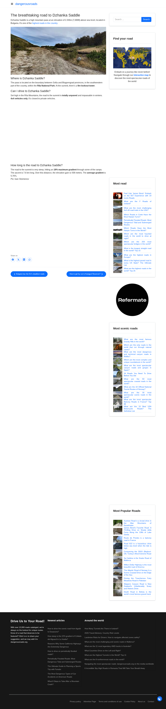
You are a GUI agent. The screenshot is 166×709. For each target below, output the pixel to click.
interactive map (141, 75)
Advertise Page (90, 701)
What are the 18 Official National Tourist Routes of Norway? (137, 388)
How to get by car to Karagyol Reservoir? (85, 274)
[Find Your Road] (132, 58)
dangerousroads (26, 4)
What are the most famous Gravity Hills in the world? (137, 340)
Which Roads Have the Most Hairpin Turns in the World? (137, 229)
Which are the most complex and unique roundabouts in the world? (137, 361)
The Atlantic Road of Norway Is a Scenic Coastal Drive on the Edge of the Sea (137, 572)
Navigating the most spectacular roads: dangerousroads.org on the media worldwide (119, 664)
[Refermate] (132, 300)
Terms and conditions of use (110, 701)
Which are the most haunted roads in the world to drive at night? (137, 236)
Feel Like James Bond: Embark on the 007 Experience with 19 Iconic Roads (137, 195)
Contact (151, 701)
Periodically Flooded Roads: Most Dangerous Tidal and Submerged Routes (137, 222)
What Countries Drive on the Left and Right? (103, 651)
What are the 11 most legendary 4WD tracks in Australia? (108, 646)
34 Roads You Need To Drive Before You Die (137, 374)
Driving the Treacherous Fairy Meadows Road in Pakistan (137, 579)
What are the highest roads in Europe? (137, 256)
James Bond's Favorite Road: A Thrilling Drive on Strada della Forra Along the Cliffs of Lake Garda (137, 531)
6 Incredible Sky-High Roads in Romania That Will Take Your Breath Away (115, 668)
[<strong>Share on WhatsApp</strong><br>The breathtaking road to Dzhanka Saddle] (29, 259)
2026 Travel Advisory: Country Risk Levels (102, 633)
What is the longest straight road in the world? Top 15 (137, 249)
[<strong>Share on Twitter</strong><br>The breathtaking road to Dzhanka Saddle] (18, 259)
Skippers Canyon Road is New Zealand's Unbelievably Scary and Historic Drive (137, 586)
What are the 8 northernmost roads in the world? (105, 659)
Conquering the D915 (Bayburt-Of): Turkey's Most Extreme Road (137, 552)
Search (146, 19)
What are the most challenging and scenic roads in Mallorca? (110, 642)
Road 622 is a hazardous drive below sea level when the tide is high (137, 546)
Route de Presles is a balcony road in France (137, 539)
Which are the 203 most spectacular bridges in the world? (137, 243)
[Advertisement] (58, 300)
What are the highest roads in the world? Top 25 (137, 269)
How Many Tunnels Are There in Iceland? (101, 629)
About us (141, 701)
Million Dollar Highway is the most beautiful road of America (137, 566)
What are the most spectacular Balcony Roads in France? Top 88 (137, 401)
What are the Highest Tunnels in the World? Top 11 (105, 655)
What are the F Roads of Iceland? (137, 202)
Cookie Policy (129, 701)
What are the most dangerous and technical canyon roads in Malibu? (137, 354)
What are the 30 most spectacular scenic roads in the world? (137, 395)
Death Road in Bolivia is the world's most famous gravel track (137, 593)
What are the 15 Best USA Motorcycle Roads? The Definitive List (137, 408)
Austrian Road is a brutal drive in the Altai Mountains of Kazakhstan (137, 523)
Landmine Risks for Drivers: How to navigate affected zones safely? (112, 637)
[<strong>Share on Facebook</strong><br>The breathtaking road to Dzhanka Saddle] (13, 259)
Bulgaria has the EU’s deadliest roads (30, 274)
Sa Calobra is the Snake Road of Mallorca (137, 559)
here (25, 636)
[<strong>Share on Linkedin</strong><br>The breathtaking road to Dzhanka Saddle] (24, 259)
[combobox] (127, 19)
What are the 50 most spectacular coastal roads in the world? (137, 381)
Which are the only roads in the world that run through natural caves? (137, 347)
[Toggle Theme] (159, 698)
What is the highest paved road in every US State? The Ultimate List (137, 262)
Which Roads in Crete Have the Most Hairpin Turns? (137, 216)
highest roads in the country (44, 23)
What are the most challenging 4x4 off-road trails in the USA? (137, 209)
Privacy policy (75, 701)
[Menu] (13, 4)
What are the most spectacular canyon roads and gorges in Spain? (137, 367)
